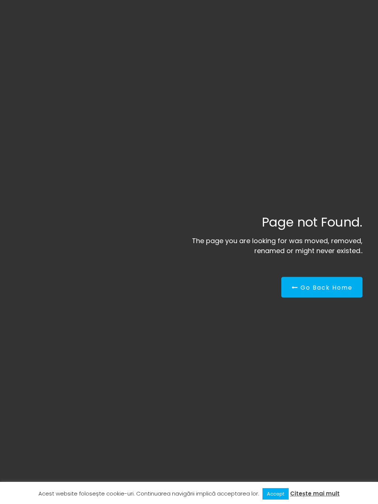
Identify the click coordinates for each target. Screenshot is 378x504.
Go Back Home (325, 287)
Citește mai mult (315, 493)
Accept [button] (275, 493)
